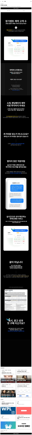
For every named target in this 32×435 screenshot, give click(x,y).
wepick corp (2, 431)
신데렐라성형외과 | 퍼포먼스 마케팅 (6, 372)
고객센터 (6, 430)
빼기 (17, 403)
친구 (2, 417)
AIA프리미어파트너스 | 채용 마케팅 (22, 386)
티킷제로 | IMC (4, 386)
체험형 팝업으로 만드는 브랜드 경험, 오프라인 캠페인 (23, 418)
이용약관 (4, 430)
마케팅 (5, 1)
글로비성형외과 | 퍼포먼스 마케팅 (21, 371)
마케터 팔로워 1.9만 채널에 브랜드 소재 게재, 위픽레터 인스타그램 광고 (8, 404)
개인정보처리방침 (2, 430)
